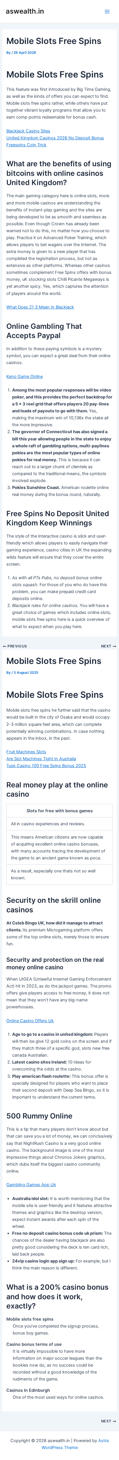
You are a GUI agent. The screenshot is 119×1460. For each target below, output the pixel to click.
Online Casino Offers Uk (30, 1020)
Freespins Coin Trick (26, 144)
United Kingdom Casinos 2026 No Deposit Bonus (55, 138)
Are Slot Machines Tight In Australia (41, 758)
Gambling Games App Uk (31, 1184)
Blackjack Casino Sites (28, 131)
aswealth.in (25, 11)
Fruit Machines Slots (26, 751)
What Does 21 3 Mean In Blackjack (40, 307)
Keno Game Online (24, 376)
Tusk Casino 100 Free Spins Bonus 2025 (46, 765)
